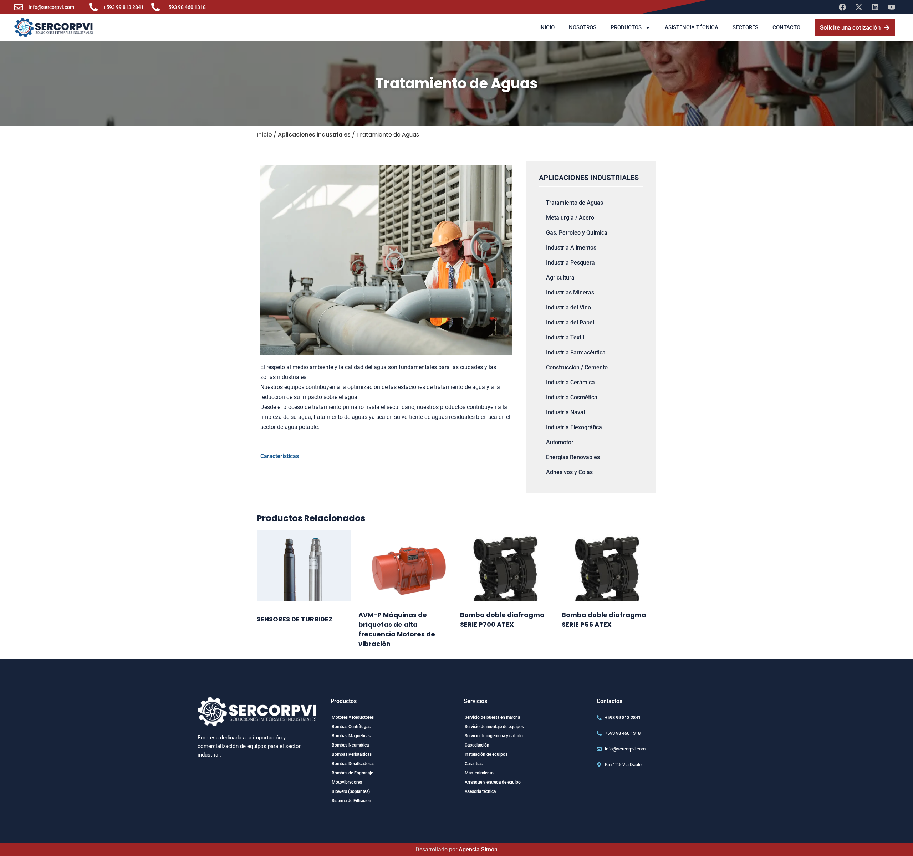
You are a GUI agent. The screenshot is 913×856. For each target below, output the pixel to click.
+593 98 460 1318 (185, 7)
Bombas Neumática (350, 745)
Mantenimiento (479, 772)
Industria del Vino (568, 307)
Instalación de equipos (486, 754)
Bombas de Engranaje (352, 772)
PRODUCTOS (626, 27)
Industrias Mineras (570, 292)
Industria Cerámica (570, 382)
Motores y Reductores (353, 717)
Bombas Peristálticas (352, 754)
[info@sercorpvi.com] (18, 7)
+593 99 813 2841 (123, 7)
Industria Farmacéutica (576, 352)
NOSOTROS (582, 27)
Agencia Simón (478, 849)
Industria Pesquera (570, 262)
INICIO (547, 27)
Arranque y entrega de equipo (493, 782)
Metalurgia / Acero (570, 217)
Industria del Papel (570, 322)
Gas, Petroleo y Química (576, 232)
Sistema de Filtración (351, 800)
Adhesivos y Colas (569, 472)
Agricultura (560, 277)
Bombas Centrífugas (351, 726)
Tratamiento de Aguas (574, 202)
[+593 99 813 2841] (93, 7)
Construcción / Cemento (577, 367)
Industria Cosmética (571, 397)
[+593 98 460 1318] (155, 7)
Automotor (559, 442)
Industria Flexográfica (574, 427)
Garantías (474, 763)
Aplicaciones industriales (314, 134)
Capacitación (477, 745)
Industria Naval (565, 412)
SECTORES (745, 27)
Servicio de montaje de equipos (494, 726)
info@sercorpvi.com (51, 7)
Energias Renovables (573, 457)
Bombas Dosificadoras (353, 763)
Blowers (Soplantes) (351, 791)
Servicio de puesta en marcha (492, 717)
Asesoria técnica (480, 791)
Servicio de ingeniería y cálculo (494, 735)
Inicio (264, 134)
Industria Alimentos (571, 247)
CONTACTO (786, 27)
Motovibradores (347, 782)
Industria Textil (565, 337)
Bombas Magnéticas (351, 735)
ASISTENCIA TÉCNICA (691, 27)
